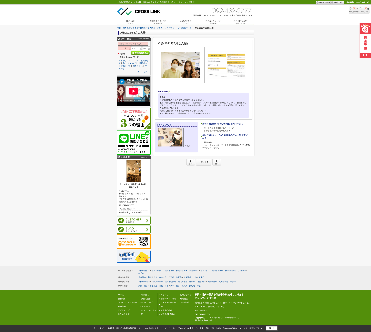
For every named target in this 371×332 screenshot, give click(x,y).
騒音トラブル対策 (168, 299)
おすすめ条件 (166, 310)
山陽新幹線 (212, 281)
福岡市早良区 (181, 270)
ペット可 (164, 295)
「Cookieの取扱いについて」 (233, 328)
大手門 (201, 277)
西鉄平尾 (153, 286)
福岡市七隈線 (170, 281)
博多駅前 (187, 277)
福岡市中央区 (157, 270)
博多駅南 (142, 277)
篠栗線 (192, 281)
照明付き (143, 63)
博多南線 (202, 281)
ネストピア (126, 66)
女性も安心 (146, 299)
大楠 (195, 277)
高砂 (172, 277)
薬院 (150, 277)
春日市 (141, 273)
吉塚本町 (122, 61)
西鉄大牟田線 (157, 281)
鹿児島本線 (182, 281)
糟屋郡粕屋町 (230, 270)
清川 (155, 277)
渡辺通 (192, 286)
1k (124, 63)
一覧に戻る (203, 162)
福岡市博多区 (144, 270)
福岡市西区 (205, 270)
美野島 (179, 277)
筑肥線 (233, 281)
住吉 (161, 277)
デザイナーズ (147, 302)
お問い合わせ (185, 295)
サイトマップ (123, 310)
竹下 (167, 286)
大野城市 (242, 270)
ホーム (121, 295)
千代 (167, 277)
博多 (146, 286)
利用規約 (122, 306)
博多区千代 (137, 66)
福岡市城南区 (217, 270)
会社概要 (122, 299)
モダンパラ (132, 63)
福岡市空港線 (144, 281)
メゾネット (146, 306)
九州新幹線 (223, 281)
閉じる (271, 328)
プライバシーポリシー (127, 302)
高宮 (161, 286)
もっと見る (142, 72)
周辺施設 (184, 299)
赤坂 (199, 286)
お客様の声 (185, 302)
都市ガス (145, 295)
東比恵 (184, 286)
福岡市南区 (169, 270)
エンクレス (133, 61)
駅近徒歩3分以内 (168, 314)
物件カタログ (123, 314)
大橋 (172, 286)
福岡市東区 (194, 270)
